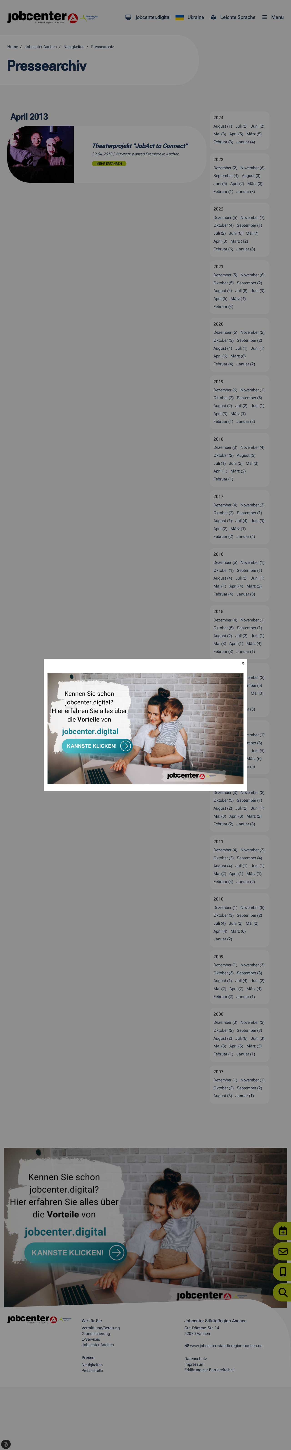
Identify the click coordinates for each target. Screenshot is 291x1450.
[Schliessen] (242, 663)
